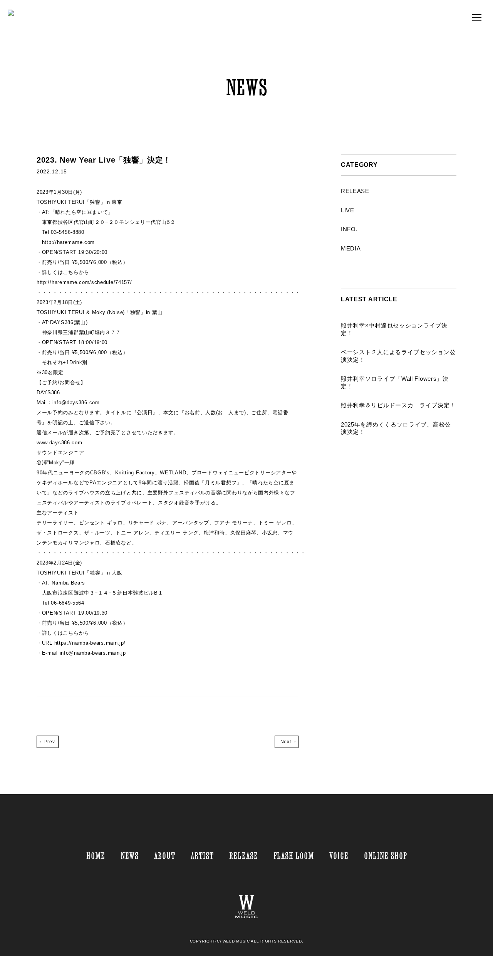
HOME (95, 855)
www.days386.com (59, 442)
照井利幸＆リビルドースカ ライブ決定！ (398, 405)
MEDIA (351, 248)
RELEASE (355, 191)
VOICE (339, 855)
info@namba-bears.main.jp (93, 653)
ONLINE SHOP (385, 855)
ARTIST (202, 855)
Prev (49, 741)
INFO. (349, 229)
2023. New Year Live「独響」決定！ (104, 160)
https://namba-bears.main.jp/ (89, 643)
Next (285, 741)
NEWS (130, 855)
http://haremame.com (68, 242)
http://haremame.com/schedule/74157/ (84, 282)
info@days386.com (76, 402)
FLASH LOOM (293, 855)
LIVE (347, 210)
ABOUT (164, 855)
